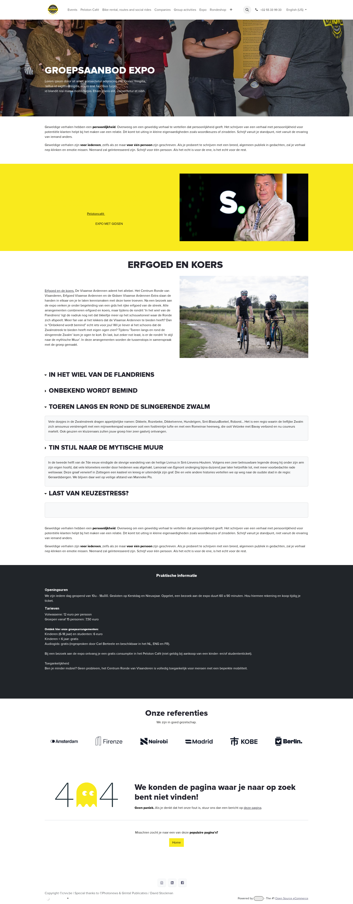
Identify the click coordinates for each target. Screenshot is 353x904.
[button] (247, 10)
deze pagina (252, 808)
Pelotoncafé (96, 214)
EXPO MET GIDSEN (109, 224)
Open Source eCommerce (291, 898)
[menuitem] (72, 10)
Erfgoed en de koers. (59, 291)
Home (176, 842)
